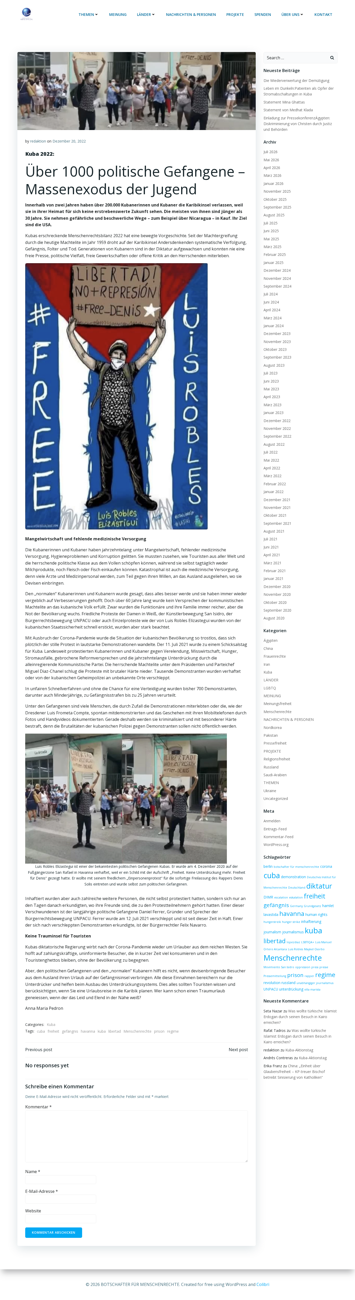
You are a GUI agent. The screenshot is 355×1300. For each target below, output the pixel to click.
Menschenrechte (137, 1031)
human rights (316, 914)
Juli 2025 (271, 223)
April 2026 (272, 167)
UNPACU (271, 989)
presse (323, 967)
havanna (88, 1031)
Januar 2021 (274, 578)
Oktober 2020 (275, 602)
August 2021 (274, 531)
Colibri (263, 1284)
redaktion (38, 141)
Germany (296, 906)
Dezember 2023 (277, 333)
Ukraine (270, 790)
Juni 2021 (271, 547)
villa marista (312, 989)
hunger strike (291, 922)
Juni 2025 (271, 230)
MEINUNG (118, 14)
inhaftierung (311, 921)
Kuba (51, 1024)
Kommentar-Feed (278, 836)
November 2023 (277, 341)
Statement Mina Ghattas (284, 102)
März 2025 (272, 246)
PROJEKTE (235, 14)
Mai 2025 (271, 238)
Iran (267, 664)
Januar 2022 (274, 491)
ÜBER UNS (290, 14)
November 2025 (277, 191)
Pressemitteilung (275, 976)
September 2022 (277, 436)
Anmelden (272, 820)
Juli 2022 (271, 452)
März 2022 (272, 475)
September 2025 (277, 207)
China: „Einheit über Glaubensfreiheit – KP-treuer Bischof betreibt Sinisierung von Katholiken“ (294, 1071)
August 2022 (274, 444)
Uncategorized (276, 798)
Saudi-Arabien (275, 774)
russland (288, 982)
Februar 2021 (275, 570)
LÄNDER (144, 14)
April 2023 (272, 396)
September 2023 (277, 357)
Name (32, 1171)
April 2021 (272, 554)
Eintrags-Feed (275, 828)
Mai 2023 (271, 388)
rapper (309, 976)
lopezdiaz (293, 942)
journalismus (293, 931)
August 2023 (274, 365)
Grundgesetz (312, 906)
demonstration (293, 876)
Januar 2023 (274, 412)
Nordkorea (273, 727)
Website (33, 1211)
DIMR (268, 897)
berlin (268, 866)
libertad (114, 1031)
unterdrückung (291, 989)
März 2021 (272, 562)
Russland (271, 767)
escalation (281, 897)
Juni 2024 (271, 302)
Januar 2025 (274, 262)
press (314, 967)
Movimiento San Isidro (279, 967)
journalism (272, 931)
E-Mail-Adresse (41, 1191)
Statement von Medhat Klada (288, 109)
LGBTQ (270, 687)
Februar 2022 (275, 483)
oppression (302, 967)
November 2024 (277, 278)
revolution (272, 982)
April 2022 (272, 467)
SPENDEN (262, 14)
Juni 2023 (271, 381)
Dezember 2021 (277, 499)
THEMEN (86, 14)
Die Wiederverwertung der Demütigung (296, 80)
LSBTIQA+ (307, 942)
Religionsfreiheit (277, 758)
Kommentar (38, 1107)
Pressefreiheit (275, 743)
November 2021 (277, 507)
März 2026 (272, 175)
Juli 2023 (271, 373)
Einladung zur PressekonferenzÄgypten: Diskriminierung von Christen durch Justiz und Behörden (298, 123)
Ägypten (271, 640)
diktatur (319, 886)
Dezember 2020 (277, 586)
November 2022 (277, 428)
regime (173, 1031)
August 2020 (274, 618)
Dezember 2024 (277, 270)
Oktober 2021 (275, 515)
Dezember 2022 (277, 420)
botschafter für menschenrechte (296, 867)
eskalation (296, 897)
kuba (102, 1031)
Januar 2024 (274, 325)
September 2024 (277, 286)
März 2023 (272, 404)
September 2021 (277, 523)
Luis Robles (295, 949)
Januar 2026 (274, 183)
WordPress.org (276, 844)
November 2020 (277, 594)
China (268, 648)
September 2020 (277, 610)
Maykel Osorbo (314, 949)
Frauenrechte (275, 656)
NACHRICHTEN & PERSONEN (191, 14)
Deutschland (296, 887)
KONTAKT (323, 14)
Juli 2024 (271, 294)
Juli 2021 (271, 538)
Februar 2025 (275, 254)
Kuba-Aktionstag (299, 1049)
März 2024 (272, 317)
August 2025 (274, 214)
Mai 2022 (271, 460)
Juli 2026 (271, 151)
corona (326, 866)
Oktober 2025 (275, 199)
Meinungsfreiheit (278, 703)
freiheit (53, 1031)
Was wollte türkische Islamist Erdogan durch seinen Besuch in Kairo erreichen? (300, 1016)
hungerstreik (272, 922)
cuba (41, 1031)
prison (159, 1031)
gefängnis (70, 1031)
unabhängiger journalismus (315, 983)
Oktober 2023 (275, 349)
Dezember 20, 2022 (69, 141)
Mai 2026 (271, 159)
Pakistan (271, 735)
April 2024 (272, 309)
